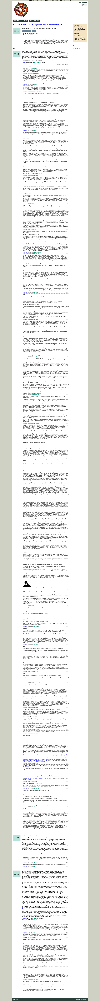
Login (79, 2)
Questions (25, 20)
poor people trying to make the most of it (53, 754)
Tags (31, 20)
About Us (36, 20)
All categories (76, 48)
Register (84, 2)
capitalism (29, 30)
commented (26, 45)
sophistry (34, 30)
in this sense (55, 483)
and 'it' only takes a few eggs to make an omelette (35, 778)
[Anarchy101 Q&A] (21, 16)
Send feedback (15, 999)
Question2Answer (84, 999)
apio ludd (26, 97)
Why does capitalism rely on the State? (31, 66)
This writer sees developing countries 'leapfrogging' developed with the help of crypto (45, 760)
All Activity (17, 20)
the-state (24, 30)
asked (23, 33)
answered (24, 62)
